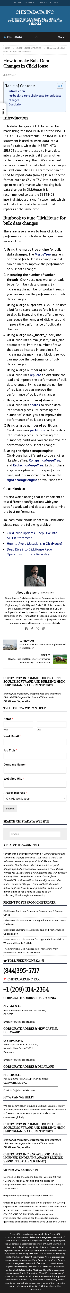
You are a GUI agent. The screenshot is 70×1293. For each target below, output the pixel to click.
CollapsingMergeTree (44, 460)
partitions (37, 430)
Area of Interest (15, 793)
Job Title (10, 750)
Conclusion (15, 104)
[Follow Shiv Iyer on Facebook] (31, 628)
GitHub (54, 2)
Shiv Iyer (10, 75)
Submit (10, 808)
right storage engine (22, 479)
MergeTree (43, 254)
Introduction (17, 91)
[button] (3, 110)
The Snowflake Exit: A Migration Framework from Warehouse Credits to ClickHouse (30, 950)
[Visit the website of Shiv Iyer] (26, 628)
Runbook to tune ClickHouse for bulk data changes (35, 97)
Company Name (15, 764)
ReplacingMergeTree (28, 465)
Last (39, 729)
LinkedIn (42, 2)
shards (35, 405)
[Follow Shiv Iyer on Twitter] (36, 628)
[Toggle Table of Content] (58, 86)
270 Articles (47, 592)
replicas (35, 375)
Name (8, 719)
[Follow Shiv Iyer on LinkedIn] (42, 628)
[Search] (36, 37)
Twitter (16, 2)
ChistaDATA (14, 37)
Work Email (12, 736)
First (6, 729)
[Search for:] (35, 834)
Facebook (29, 2)
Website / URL (14, 778)
